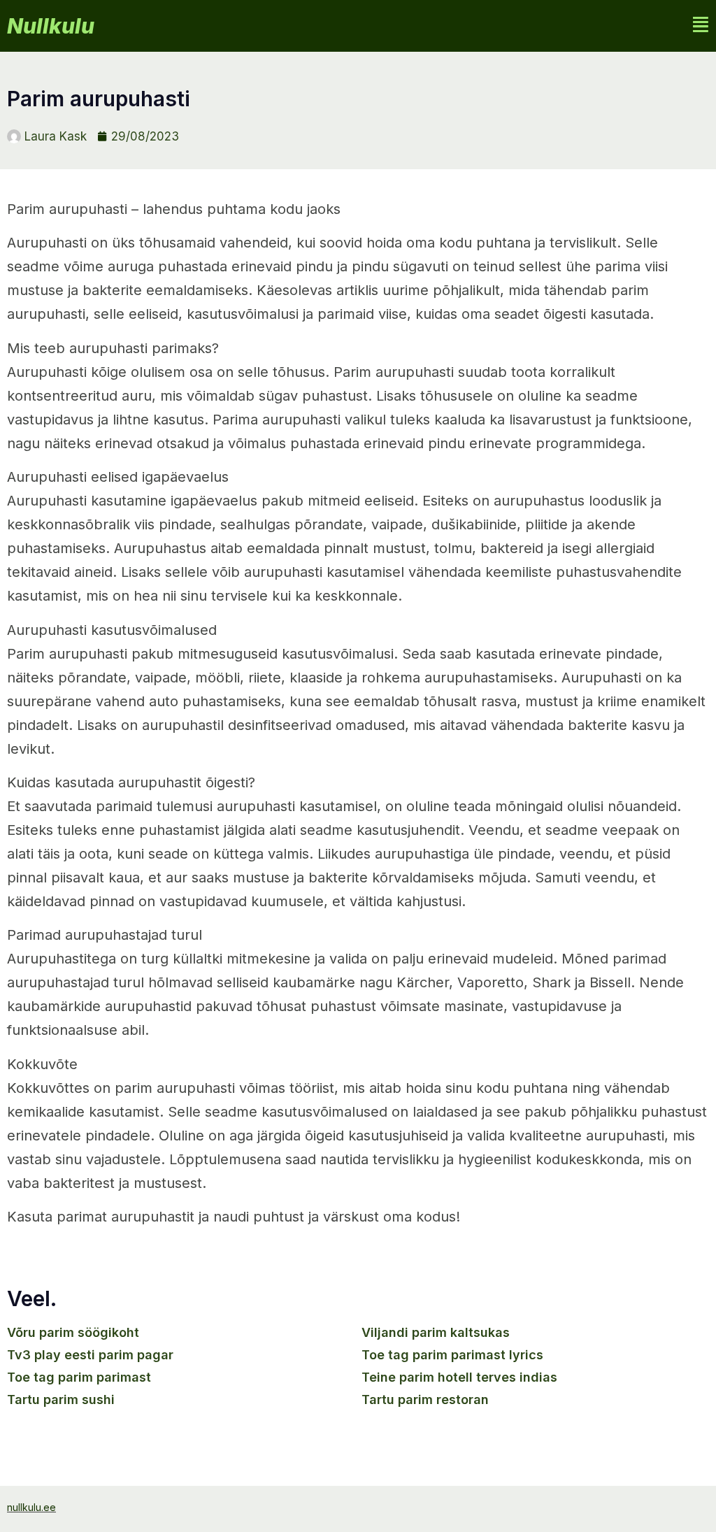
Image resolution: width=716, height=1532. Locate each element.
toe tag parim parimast (79, 1377)
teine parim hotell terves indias (459, 1377)
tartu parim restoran (425, 1399)
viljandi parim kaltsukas (435, 1332)
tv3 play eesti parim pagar (90, 1354)
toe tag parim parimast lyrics (452, 1354)
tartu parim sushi (61, 1399)
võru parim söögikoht (73, 1332)
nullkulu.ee (31, 1507)
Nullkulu (50, 25)
